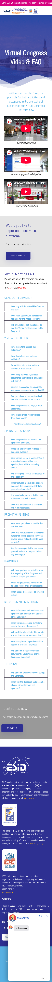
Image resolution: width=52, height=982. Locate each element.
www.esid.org (30, 798)
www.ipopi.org (8, 892)
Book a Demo (16, 255)
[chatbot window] (29, 947)
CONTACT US (12, 728)
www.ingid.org (36, 843)
